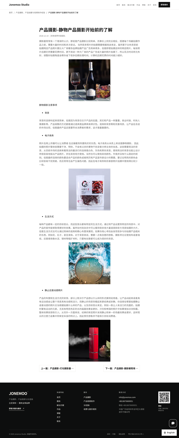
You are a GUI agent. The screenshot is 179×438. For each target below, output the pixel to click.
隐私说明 (122, 434)
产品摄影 (87, 397)
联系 (155, 5)
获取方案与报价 (16, 408)
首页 (118, 5)
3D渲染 (87, 405)
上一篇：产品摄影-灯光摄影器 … (57, 368)
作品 (138, 5)
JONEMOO (18, 393)
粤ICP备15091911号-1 (135, 434)
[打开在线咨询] (173, 423)
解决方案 (131, 5)
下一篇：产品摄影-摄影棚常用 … (121, 368)
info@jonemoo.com (127, 397)
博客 (144, 5)
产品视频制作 (89, 401)
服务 (123, 5)
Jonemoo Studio (19, 4)
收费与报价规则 (90, 409)
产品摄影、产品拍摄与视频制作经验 (30, 12)
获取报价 (164, 4)
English (171, 432)
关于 (149, 5)
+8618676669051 (126, 401)
